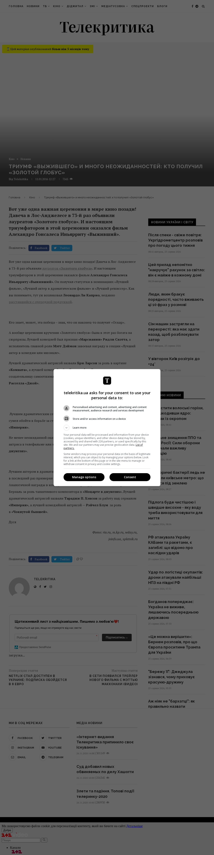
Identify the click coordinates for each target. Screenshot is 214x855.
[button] (107, 428)
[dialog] (107, 427)
